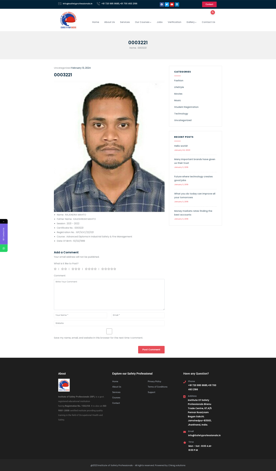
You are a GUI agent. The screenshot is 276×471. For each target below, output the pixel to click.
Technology (181, 113)
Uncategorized (182, 120)
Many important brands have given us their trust (194, 161)
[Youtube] (172, 4)
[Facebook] (162, 4)
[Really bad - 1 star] (55, 269)
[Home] (68, 20)
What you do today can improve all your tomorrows (194, 195)
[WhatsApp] (4, 248)
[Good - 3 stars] (76, 269)
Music (177, 100)
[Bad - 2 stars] (64, 269)
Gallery (190, 22)
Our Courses (142, 22)
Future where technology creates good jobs (193, 178)
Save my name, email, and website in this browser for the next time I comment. (98, 337)
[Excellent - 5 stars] (108, 269)
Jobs (160, 22)
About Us (109, 22)
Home (95, 22)
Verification (174, 22)
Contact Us (208, 22)
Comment (60, 275)
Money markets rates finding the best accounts (193, 212)
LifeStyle (179, 87)
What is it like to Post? (66, 263)
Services (125, 22)
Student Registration (186, 107)
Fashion (178, 80)
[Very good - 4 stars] (91, 269)
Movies (178, 93)
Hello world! (181, 146)
